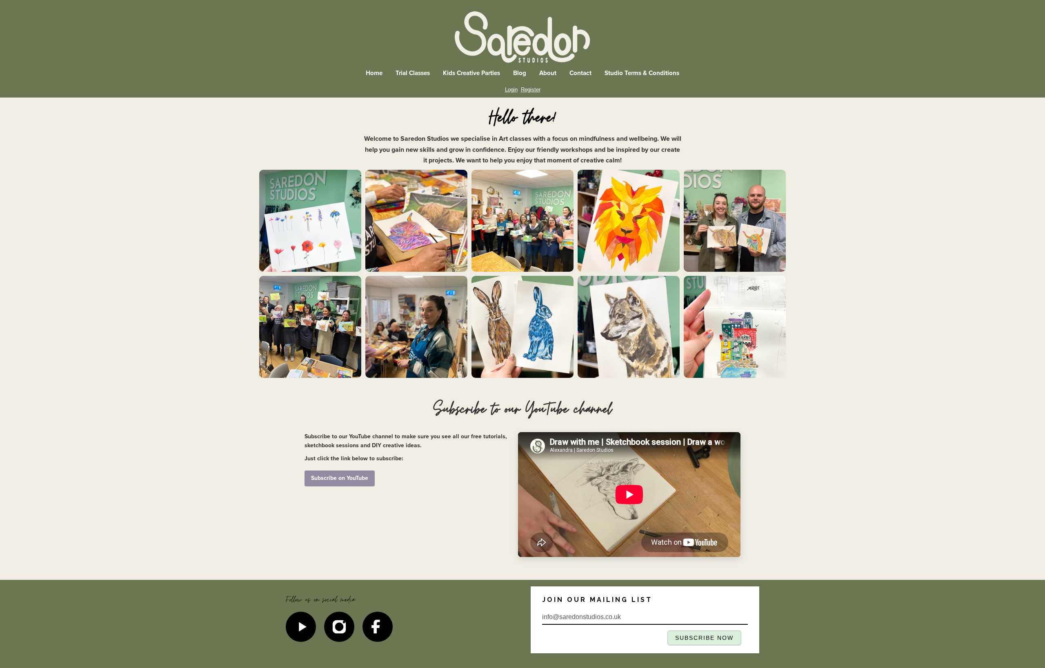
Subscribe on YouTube (339, 478)
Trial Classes (413, 73)
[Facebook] (377, 627)
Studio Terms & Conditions (642, 73)
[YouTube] (301, 627)
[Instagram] (339, 627)
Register (530, 90)
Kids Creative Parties (471, 73)
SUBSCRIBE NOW (704, 638)
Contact (580, 73)
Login (511, 90)
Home (374, 73)
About (547, 73)
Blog (519, 73)
